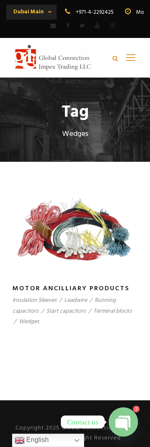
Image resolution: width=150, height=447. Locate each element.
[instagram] (112, 26)
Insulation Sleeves (34, 300)
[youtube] (97, 26)
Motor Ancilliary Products (71, 288)
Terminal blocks (112, 311)
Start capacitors (66, 311)
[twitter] (82, 26)
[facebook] (67, 26)
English (37, 439)
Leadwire (75, 300)
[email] (53, 26)
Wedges (29, 321)
